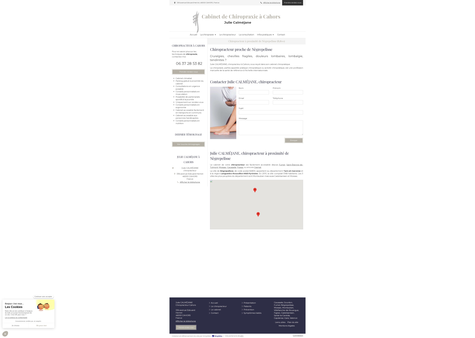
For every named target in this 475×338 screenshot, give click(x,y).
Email (241, 98)
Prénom (277, 88)
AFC (241, 336)
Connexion (298, 335)
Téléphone (278, 98)
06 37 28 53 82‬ (189, 63)
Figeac (240, 167)
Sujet (241, 108)
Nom (241, 88)
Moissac (222, 167)
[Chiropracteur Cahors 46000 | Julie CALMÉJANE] (195, 22)
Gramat (257, 167)
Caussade (231, 167)
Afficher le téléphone (271, 3)
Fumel (282, 165)
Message (243, 118)
